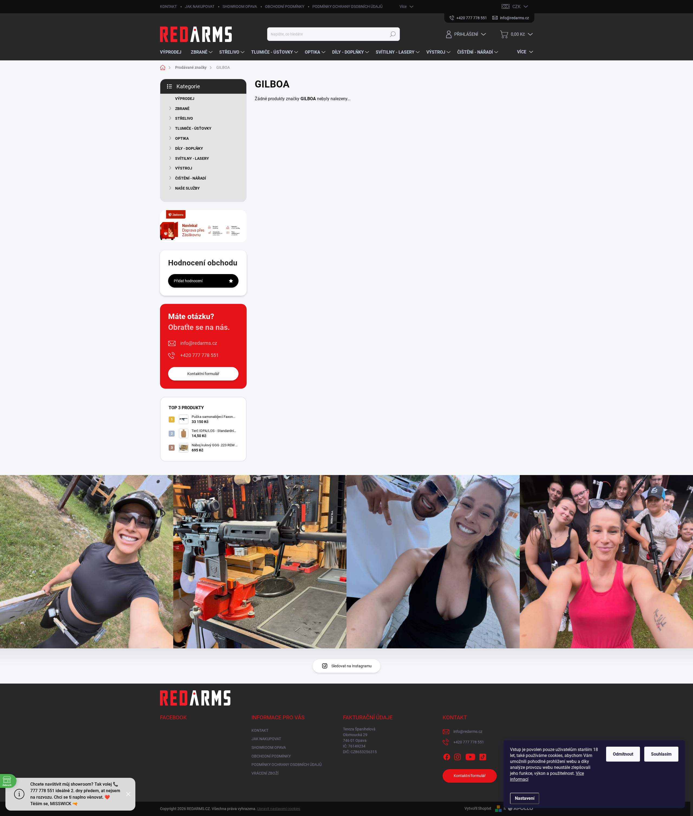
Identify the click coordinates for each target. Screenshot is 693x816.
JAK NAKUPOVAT (199, 6)
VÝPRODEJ (184, 98)
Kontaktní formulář (203, 374)
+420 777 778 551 (199, 355)
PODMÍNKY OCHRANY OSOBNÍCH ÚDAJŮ (347, 6)
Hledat (392, 34)
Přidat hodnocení (188, 281)
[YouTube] (470, 756)
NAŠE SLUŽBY (187, 188)
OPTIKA (182, 138)
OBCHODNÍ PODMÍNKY (284, 6)
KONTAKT (168, 6)
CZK (516, 6)
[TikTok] (483, 756)
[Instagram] (457, 756)
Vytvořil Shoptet (478, 808)
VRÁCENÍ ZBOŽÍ (265, 773)
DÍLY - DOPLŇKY (189, 148)
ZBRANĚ (182, 108)
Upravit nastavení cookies (278, 809)
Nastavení (524, 798)
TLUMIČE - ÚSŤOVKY (193, 128)
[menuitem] (172, 52)
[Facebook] (447, 756)
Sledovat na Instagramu (351, 666)
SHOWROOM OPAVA (240, 6)
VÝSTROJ (183, 168)
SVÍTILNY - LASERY (192, 158)
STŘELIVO (184, 118)
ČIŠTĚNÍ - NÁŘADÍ (190, 178)
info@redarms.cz (198, 343)
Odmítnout (623, 754)
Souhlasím (661, 754)
